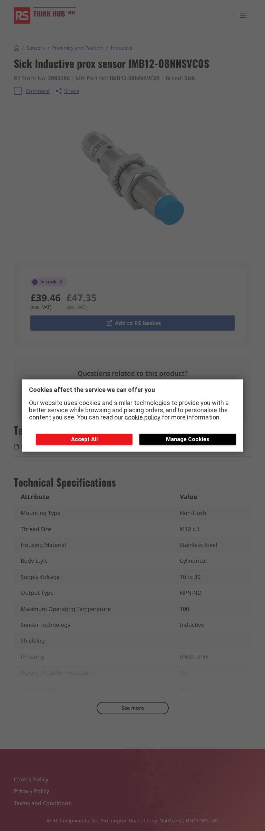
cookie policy (142, 416)
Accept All (84, 439)
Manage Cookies (187, 439)
